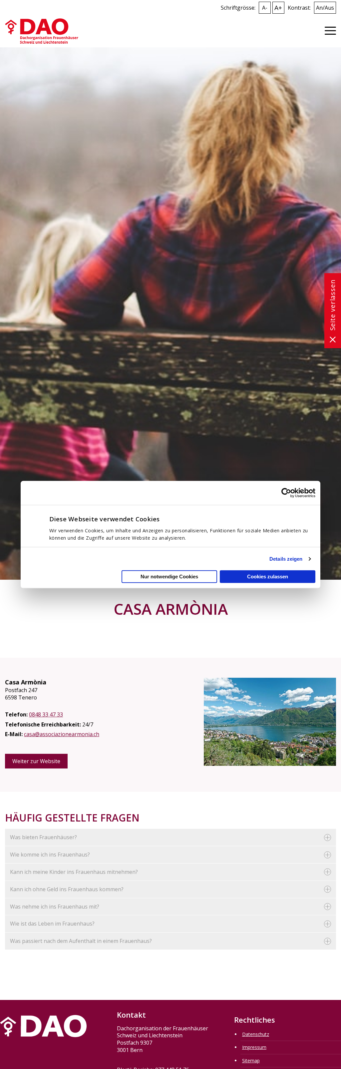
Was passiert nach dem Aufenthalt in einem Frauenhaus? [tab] (81, 941)
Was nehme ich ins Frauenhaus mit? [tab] (54, 906)
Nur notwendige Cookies (169, 576)
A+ (278, 7)
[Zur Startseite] (41, 30)
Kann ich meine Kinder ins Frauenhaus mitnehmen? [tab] (74, 872)
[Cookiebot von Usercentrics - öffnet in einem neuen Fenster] (286, 493)
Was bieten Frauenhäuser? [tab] (43, 837)
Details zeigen (285, 558)
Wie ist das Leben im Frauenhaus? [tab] (52, 923)
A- (264, 7)
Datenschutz (255, 1034)
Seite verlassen (332, 305)
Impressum (254, 1047)
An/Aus (325, 7)
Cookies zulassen (267, 576)
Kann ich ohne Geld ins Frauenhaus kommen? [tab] (67, 889)
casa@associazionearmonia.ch (61, 734)
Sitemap (251, 1060)
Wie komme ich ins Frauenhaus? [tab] (50, 854)
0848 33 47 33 (46, 714)
